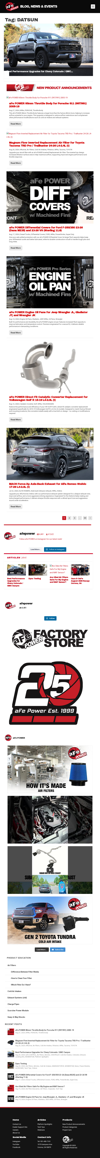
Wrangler (64, 1099)
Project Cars (67, 1130)
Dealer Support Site (20, 1127)
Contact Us (17, 1124)
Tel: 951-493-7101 (44, 1141)
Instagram (16, 1141)
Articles (47, 1055)
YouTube (16, 1144)
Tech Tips (27, 1068)
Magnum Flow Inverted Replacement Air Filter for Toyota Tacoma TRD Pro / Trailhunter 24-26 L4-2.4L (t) (53, 1042)
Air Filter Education (33, 1089)
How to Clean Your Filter (21, 978)
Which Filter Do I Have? (21, 985)
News (77, 1066)
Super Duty (74, 1080)
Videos (34, 1068)
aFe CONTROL (31, 1055)
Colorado (76, 1055)
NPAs (28, 1033)
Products (67, 1120)
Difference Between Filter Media (25, 972)
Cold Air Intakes (14, 991)
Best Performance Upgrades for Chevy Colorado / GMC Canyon (42, 1052)
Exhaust (83, 1055)
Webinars (41, 1130)
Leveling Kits (19, 1057)
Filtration (55, 1046)
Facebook (16, 1147)
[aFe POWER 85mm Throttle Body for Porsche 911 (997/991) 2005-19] (50, 97)
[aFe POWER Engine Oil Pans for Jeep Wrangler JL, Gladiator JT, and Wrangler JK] (50, 282)
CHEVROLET (55, 1055)
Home (16, 1120)
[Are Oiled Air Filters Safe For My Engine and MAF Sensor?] (59, 569)
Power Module (85, 1066)
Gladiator (41, 1099)
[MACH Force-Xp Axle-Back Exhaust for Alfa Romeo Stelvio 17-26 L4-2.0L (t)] (50, 454)
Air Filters (12, 965)
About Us (16, 1133)
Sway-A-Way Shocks (16, 1017)
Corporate (51, 1089)
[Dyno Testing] (38, 570)
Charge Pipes (13, 1004)
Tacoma (67, 1046)
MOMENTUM (29, 1057)
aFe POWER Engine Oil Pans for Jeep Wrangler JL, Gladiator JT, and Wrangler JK (49, 1097)
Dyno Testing (35, 579)
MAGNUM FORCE (58, 1066)
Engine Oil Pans (31, 1099)
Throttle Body (43, 1033)
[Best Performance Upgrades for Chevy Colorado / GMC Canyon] (16, 570)
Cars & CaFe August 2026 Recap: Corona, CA (80, 581)
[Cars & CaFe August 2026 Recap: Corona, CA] (80, 570)
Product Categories (70, 1127)
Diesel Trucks (31, 1080)
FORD (53, 1080)
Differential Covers (43, 1080)
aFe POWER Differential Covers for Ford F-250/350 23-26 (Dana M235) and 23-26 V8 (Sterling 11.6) (51, 1076)
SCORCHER (19, 1068)
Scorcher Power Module (18, 1011)
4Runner (29, 1046)
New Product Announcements (74, 1124)
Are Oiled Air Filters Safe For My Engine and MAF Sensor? (59, 579)
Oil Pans (57, 1099)
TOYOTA (74, 1046)
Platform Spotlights (42, 1057)
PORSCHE (34, 1033)
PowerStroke (64, 1080)
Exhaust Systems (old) (17, 998)
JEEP (47, 1099)
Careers (15, 1130)
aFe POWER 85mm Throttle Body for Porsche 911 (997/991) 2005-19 (44, 1030)
